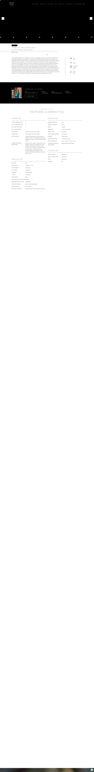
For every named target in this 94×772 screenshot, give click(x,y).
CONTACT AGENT (30, 96)
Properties (43, 4)
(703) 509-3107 (45, 92)
